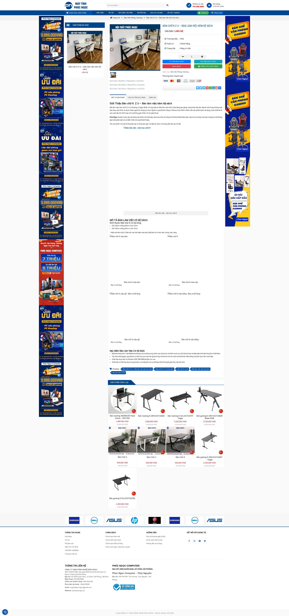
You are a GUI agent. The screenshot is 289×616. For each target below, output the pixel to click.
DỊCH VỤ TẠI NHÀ (71, 547)
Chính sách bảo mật (113, 536)
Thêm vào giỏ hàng (209, 66)
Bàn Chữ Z (122, 457)
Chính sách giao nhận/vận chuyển (118, 547)
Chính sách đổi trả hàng (114, 543)
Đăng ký (204, 13)
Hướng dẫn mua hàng (154, 543)
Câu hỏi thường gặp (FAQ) (155, 536)
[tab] (118, 97)
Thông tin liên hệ (71, 554)
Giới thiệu (68, 536)
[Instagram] (194, 541)
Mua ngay (176, 66)
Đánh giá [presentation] (152, 97)
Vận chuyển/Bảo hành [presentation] (137, 97)
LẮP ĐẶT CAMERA (72, 550)
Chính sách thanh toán (154, 540)
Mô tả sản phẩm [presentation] (117, 97)
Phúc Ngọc (113, 117)
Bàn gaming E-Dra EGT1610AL (122, 498)
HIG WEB (170, 613)
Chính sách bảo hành (113, 540)
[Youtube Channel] (199, 541)
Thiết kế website (160, 613)
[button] (112, 49)
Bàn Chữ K (180, 457)
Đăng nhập (218, 13)
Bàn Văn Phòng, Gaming (180, 72)
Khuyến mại (69, 543)
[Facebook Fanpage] (189, 541)
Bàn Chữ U (151, 457)
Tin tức (67, 540)
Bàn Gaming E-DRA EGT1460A (151, 416)
